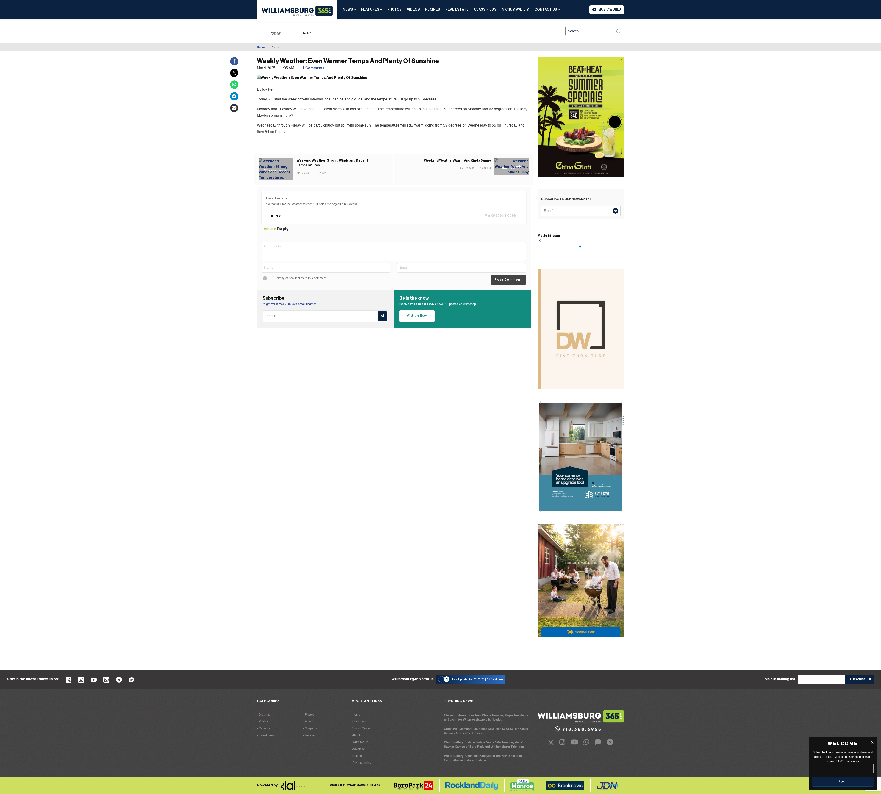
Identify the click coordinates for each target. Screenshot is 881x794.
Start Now (418, 316)
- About (355, 735)
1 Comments (313, 68)
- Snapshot (310, 728)
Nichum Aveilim (515, 9)
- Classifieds (359, 721)
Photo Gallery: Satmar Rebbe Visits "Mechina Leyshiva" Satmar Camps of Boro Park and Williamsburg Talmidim (484, 744)
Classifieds (485, 9)
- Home (355, 714)
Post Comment (508, 279)
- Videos (308, 721)
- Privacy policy (361, 762)
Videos (413, 9)
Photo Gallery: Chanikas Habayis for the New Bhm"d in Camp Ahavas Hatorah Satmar (483, 758)
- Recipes (309, 735)
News (348, 9)
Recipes (432, 9)
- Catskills (263, 728)
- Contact (357, 756)
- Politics (263, 721)
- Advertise (358, 749)
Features (370, 9)
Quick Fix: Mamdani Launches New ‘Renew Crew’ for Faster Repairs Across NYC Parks (486, 731)
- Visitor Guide (360, 728)
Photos (394, 9)
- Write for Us (359, 742)
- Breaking (263, 714)
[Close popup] (872, 742)
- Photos (308, 714)
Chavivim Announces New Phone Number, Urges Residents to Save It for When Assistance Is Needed (486, 717)
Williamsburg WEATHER (324, 31)
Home (261, 47)
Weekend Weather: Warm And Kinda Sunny (457, 160)
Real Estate (457, 9)
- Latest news (266, 735)
